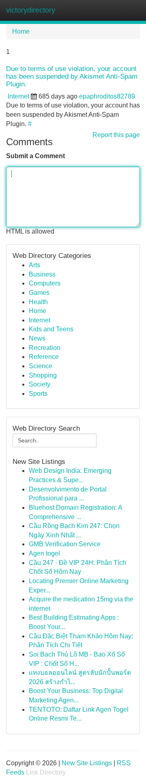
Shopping (43, 375)
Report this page (116, 134)
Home (21, 31)
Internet (18, 96)
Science (40, 366)
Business (42, 274)
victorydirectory (30, 10)
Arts (34, 265)
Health (38, 301)
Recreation (44, 347)
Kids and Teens (51, 329)
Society (39, 384)
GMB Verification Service (65, 544)
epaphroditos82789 (107, 96)
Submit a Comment (35, 155)
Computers (44, 283)
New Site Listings (87, 763)
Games (39, 292)
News (37, 338)
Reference (44, 356)
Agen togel (44, 553)
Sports (38, 393)
